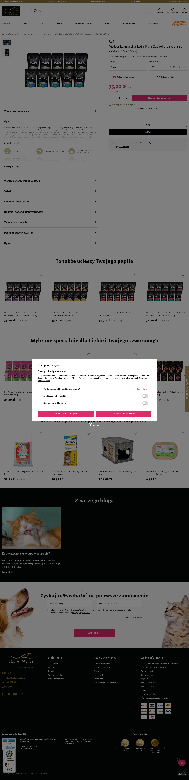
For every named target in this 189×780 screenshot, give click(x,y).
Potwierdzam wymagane (65, 413)
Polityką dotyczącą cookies (101, 376)
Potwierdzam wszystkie (123, 413)
